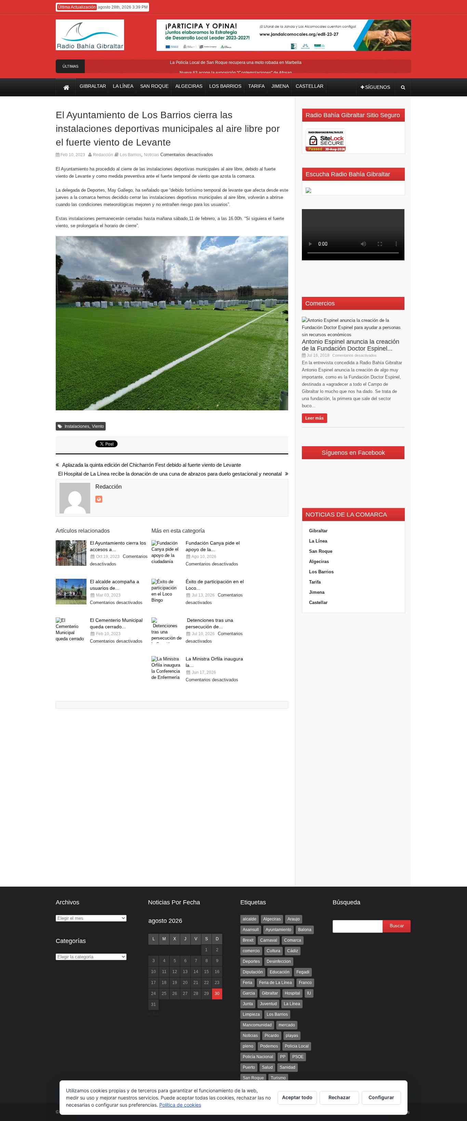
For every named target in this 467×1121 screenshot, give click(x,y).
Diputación (253, 972)
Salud (267, 1067)
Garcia (249, 993)
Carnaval (268, 940)
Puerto (249, 1067)
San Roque (320, 551)
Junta (248, 1003)
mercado (287, 1025)
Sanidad (287, 1067)
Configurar (381, 1097)
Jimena (316, 592)
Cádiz (292, 950)
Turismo (278, 1078)
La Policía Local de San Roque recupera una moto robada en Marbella (236, 62)
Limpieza (251, 1014)
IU (309, 993)
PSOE (298, 1056)
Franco (305, 982)
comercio (251, 950)
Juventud (268, 1003)
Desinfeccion (279, 961)
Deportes (251, 961)
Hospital (292, 993)
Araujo (294, 919)
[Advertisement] (353, 749)
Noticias (151, 154)
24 (153, 993)
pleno (248, 1046)
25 (164, 993)
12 (174, 971)
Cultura (273, 950)
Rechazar (339, 1097)
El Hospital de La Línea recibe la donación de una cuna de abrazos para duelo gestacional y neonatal (170, 474)
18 (164, 982)
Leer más (314, 418)
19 (174, 982)
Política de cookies (180, 1105)
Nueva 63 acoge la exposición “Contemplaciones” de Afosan (235, 72)
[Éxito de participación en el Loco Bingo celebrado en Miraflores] (166, 591)
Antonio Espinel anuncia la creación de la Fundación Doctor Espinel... (350, 345)
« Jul (153, 1013)
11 (164, 971)
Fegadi (302, 972)
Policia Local (297, 1046)
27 (185, 993)
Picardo (272, 1035)
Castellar (318, 602)
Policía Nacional (258, 1056)
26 (174, 993)
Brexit (248, 940)
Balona (304, 929)
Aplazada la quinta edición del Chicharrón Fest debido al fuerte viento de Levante (151, 465)
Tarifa (315, 582)
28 (196, 993)
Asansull (251, 929)
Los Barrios (130, 154)
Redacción (103, 154)
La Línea (318, 541)
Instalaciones (77, 426)
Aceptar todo (297, 1097)
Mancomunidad (257, 1025)
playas (292, 1035)
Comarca (292, 940)
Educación (280, 972)
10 (153, 971)
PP (282, 1056)
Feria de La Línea (275, 982)
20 (185, 982)
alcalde (249, 919)
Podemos (269, 1046)
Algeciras (319, 561)
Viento (98, 426)
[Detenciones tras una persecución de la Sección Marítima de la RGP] (166, 630)
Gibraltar (318, 530)
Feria (247, 982)
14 (196, 971)
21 (196, 982)
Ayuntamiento (278, 929)
